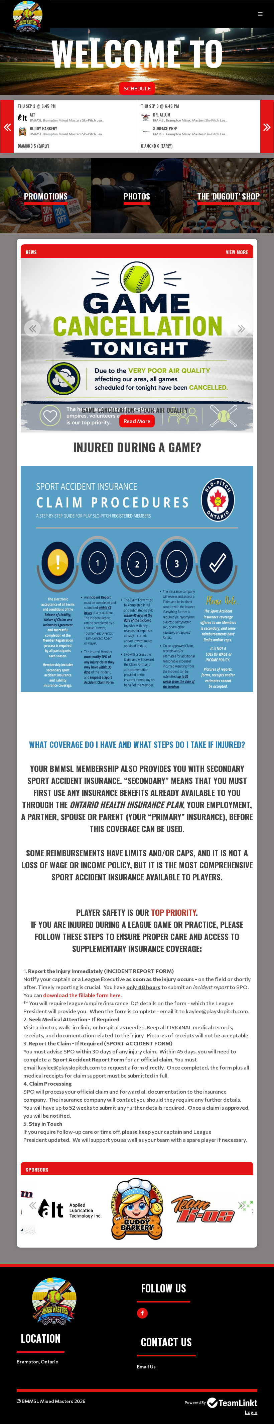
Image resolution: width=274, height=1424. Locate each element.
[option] (75, 126)
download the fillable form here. (82, 995)
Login (251, 1412)
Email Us (146, 1366)
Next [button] (267, 126)
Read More (137, 421)
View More (237, 251)
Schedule (137, 88)
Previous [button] (7, 126)
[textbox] (137, 583)
